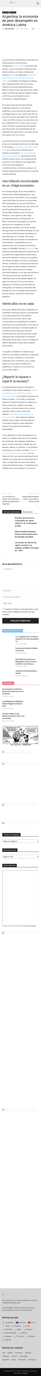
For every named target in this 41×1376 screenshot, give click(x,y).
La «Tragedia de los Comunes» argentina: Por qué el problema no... (27, 639)
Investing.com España (29, 926)
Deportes (5, 1360)
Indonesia (8, 1329)
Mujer (14, 1360)
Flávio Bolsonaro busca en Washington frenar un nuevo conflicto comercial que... (26, 661)
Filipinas (17, 1326)
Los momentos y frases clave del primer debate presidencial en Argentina (10, 500)
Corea (7, 1326)
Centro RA (31, 248)
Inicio (4, 9)
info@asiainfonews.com (11, 1303)
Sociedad (5, 1356)
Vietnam (7, 1340)
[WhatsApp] (20, 34)
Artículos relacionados (12, 512)
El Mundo (31, 1360)
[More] (25, 34)
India (27, 1326)
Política (10, 1353)
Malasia (29, 1329)
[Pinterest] (15, 34)
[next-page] (7, 556)
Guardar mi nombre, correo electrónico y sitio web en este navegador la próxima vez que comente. (20, 611)
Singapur (8, 1336)
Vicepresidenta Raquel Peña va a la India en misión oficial (30, 499)
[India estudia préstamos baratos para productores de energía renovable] (8, 534)
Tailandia (31, 1336)
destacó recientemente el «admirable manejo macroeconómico (20, 393)
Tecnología (23, 1356)
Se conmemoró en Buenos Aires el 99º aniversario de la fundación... (12, 691)
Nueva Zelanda (10, 1333)
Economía (12, 12)
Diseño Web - (20, 1373)
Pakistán (24, 1333)
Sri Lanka (19, 1336)
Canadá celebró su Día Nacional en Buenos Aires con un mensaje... (13, 716)
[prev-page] (3, 556)
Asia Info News (9, 29)
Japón (19, 1329)
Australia (22, 1322)
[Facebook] (4, 34)
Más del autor (28, 512)
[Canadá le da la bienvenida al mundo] (8, 674)
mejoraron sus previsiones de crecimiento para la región (19, 78)
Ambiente (22, 1360)
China (33, 1322)
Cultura (14, 1356)
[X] (10, 34)
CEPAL (11, 75)
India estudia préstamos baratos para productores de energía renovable (26, 534)
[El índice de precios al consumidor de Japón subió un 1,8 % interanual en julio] (8, 521)
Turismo (28, 1353)
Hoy (3, 1353)
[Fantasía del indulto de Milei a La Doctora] (8, 651)
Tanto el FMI (19, 66)
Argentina (11, 9)
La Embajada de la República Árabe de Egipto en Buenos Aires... (12, 703)
